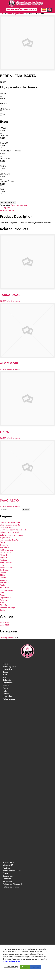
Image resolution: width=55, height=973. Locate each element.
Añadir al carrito (8, 203)
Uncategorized (6, 638)
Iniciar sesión (14, 9)
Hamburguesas (6, 590)
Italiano (3, 578)
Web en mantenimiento (10, 525)
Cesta (2, 610)
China (2, 575)
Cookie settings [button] (11, 967)
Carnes (3, 573)
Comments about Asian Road (13, 530)
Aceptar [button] (25, 967)
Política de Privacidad (9, 533)
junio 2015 (4, 623)
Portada (3, 560)
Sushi (2, 603)
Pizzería (3, 605)
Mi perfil (3, 555)
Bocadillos (4, 588)
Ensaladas (4, 583)
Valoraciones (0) (7, 210)
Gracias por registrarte (10, 522)
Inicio (2, 14)
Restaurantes (6, 563)
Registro (3, 558)
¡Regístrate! (30, 9)
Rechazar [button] (35, 967)
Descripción (5, 208)
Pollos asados (6, 568)
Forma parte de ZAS (9, 540)
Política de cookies (8, 550)
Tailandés (4, 600)
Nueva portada (6, 528)
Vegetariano (5, 598)
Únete (2, 543)
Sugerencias (5, 538)
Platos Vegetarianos (15, 14)
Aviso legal (4, 548)
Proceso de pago (7, 608)
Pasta (2, 585)
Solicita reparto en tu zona (11, 535)
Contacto (4, 545)
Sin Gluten (4, 570)
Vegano (3, 580)
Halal (2, 565)
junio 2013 (4, 625)
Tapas (2, 595)
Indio (2, 593)
